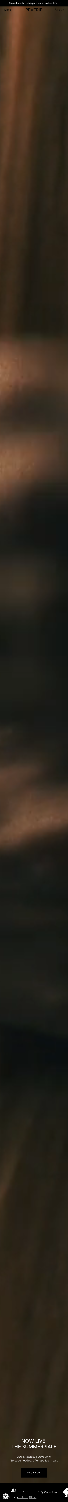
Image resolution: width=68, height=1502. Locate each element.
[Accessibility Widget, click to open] (6, 1496)
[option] (34, 3)
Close (32, 1497)
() (61, 9)
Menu (7, 10)
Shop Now (34, 1472)
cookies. (22, 1497)
